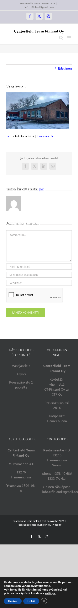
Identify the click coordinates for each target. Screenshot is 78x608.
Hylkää (31, 601)
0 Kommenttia (45, 136)
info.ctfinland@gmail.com (39, 7)
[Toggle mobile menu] (69, 38)
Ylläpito (57, 524)
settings (50, 593)
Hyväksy (12, 601)
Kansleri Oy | (45, 524)
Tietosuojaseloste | (27, 524)
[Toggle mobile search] (61, 38)
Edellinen (65, 68)
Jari (8, 136)
